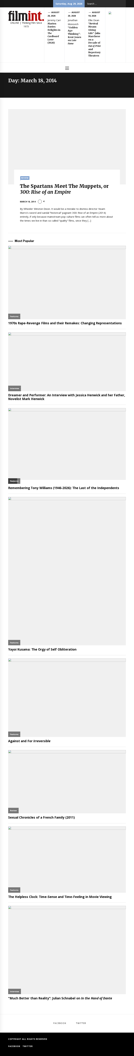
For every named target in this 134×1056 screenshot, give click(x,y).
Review (25, 178)
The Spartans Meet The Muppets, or (64, 189)
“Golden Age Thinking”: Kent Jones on (74, 35)
